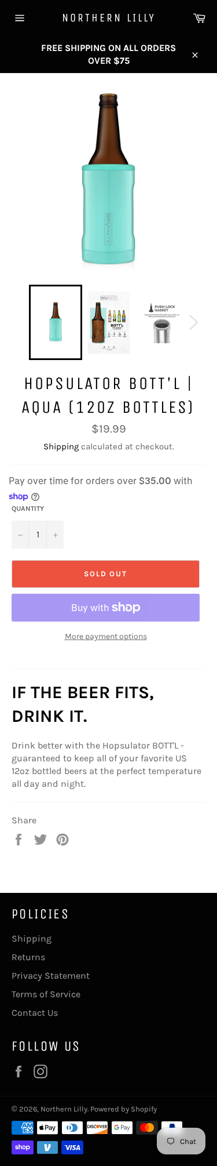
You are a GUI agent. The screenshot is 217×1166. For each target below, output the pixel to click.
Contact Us (35, 1012)
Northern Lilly (109, 17)
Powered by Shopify (123, 1109)
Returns (28, 956)
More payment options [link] (106, 636)
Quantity (28, 508)
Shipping (61, 446)
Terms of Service (46, 994)
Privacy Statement (51, 975)
